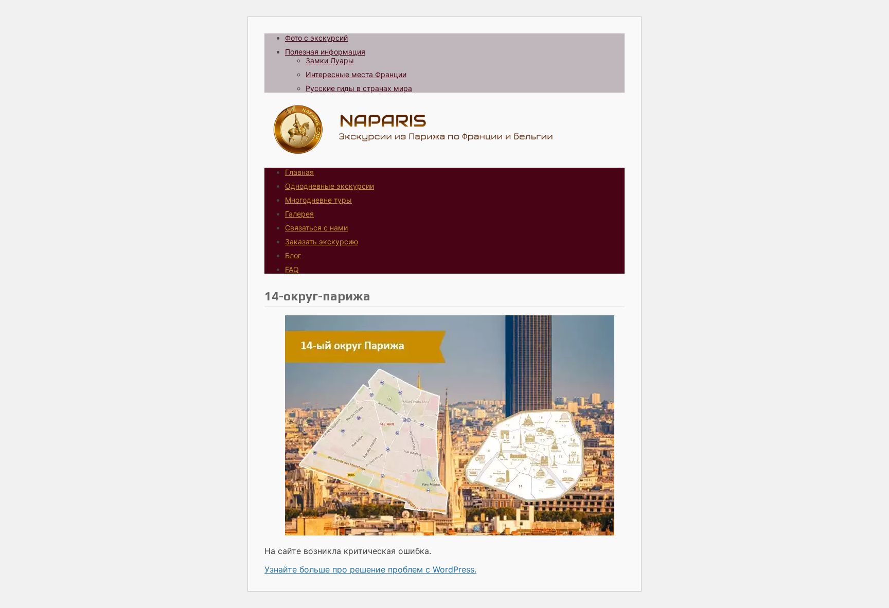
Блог (293, 255)
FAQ (292, 269)
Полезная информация (325, 51)
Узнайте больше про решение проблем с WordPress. (370, 569)
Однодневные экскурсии (329, 186)
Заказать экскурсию (321, 241)
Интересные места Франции (356, 74)
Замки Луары (330, 60)
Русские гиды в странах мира (359, 88)
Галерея (299, 213)
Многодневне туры (318, 199)
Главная (299, 172)
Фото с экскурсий (316, 37)
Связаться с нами (316, 227)
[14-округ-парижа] (449, 532)
